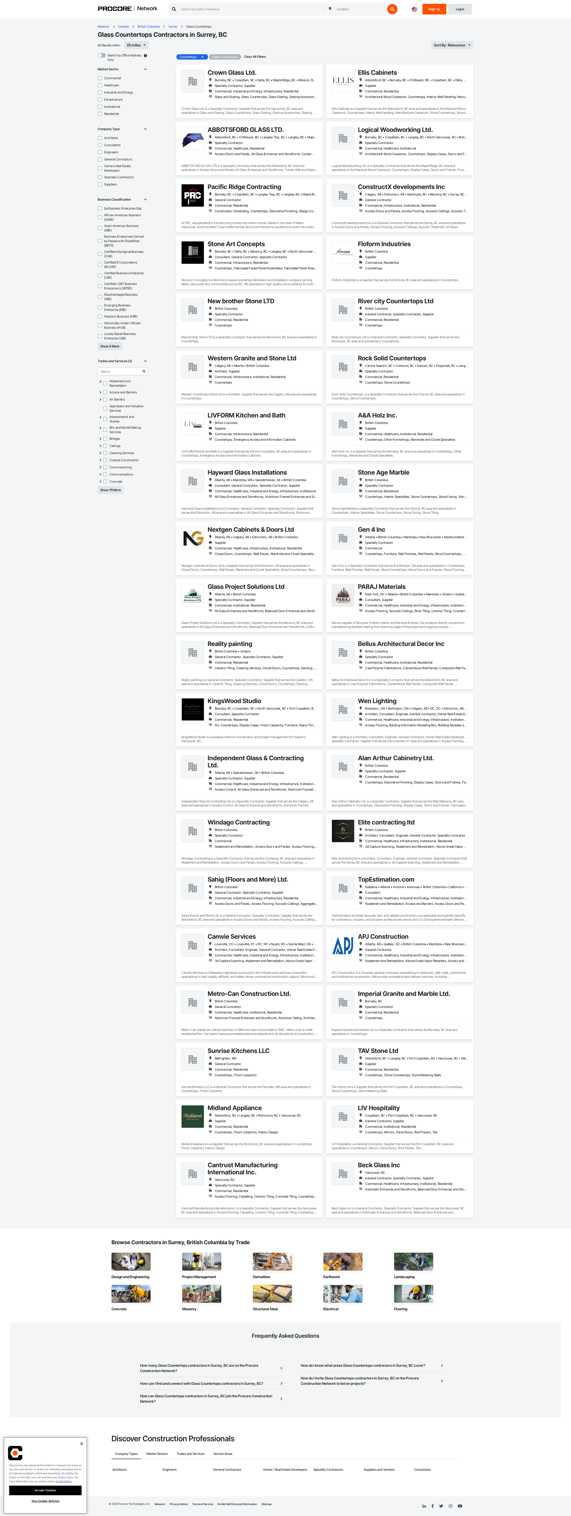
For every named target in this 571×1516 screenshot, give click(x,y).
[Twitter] (441, 1506)
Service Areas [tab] (222, 1454)
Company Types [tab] (126, 1454)
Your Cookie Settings (45, 1501)
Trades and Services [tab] (191, 1454)
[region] (45, 1475)
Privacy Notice (179, 1504)
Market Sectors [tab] (157, 1454)
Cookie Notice (64, 1481)
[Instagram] (450, 1506)
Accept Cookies (45, 1490)
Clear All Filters (255, 56)
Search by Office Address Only (124, 57)
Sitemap (266, 1504)
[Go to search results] (144, 371)
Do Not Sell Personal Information (237, 1504)
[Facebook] (432, 1506)
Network (147, 8)
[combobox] (360, 9)
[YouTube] (460, 1506)
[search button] (392, 9)
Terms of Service (202, 1504)
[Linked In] (424, 1506)
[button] (99, 78)
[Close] (82, 1444)
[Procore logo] (115, 9)
